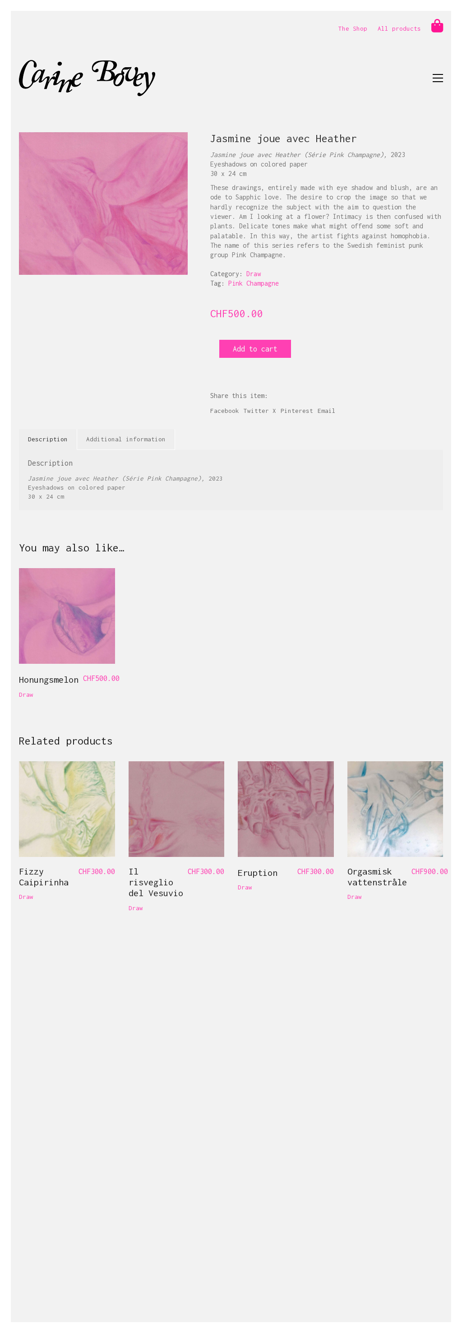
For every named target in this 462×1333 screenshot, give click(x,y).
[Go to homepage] (87, 78)
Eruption (257, 872)
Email (327, 410)
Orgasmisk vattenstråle (377, 876)
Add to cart (255, 349)
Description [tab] (48, 439)
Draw (253, 274)
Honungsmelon (49, 679)
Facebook (224, 410)
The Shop (352, 28)
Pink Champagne (253, 283)
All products (399, 28)
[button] (438, 78)
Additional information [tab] (126, 439)
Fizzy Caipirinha (44, 876)
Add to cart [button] (39, 694)
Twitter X (260, 410)
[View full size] (30, 147)
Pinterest (297, 410)
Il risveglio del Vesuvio (156, 882)
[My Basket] (437, 26)
